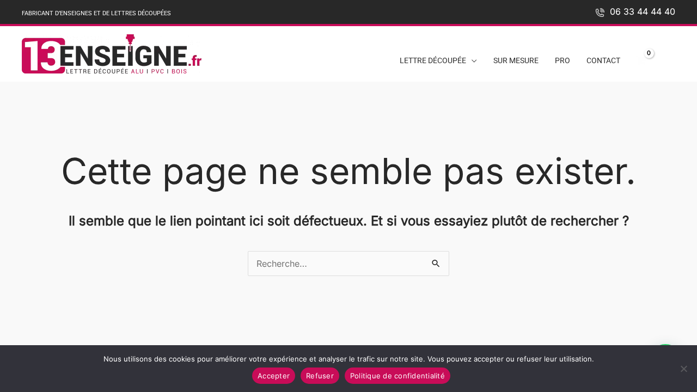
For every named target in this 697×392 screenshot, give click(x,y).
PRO (562, 60)
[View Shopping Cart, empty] (641, 61)
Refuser (320, 375)
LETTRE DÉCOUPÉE (433, 60)
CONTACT (603, 60)
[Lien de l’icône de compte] (668, 58)
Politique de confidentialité (397, 375)
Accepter (274, 375)
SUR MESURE (516, 60)
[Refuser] (683, 368)
